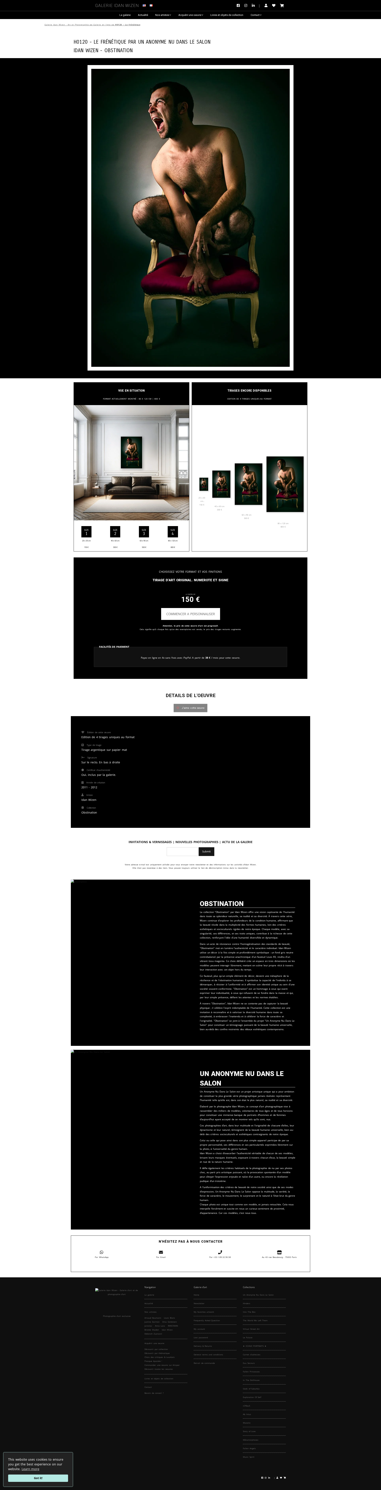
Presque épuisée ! (153, 1361)
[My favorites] (273, 5)
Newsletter (199, 1303)
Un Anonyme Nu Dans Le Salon (174, 41)
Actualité (143, 14)
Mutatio (246, 1422)
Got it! (38, 1478)
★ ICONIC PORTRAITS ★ (254, 1346)
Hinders (246, 1303)
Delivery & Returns (203, 1346)
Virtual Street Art (251, 1329)
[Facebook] (239, 5)
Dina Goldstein (169, 1321)
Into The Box (249, 1311)
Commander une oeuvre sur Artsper (162, 1365)
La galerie (125, 14)
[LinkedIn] (256, 5)
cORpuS (246, 1405)
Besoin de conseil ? (154, 1393)
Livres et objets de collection (226, 14)
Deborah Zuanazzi (153, 1333)
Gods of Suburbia (251, 1388)
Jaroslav (148, 1325)
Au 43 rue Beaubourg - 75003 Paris (279, 1257)
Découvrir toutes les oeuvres (158, 1369)
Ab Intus (247, 1414)
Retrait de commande (204, 1363)
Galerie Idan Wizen (117, 4)
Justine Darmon (152, 1321)
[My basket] (282, 5)
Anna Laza (160, 1325)
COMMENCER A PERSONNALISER (190, 614)
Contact (255, 14)
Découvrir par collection (156, 1349)
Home (196, 1294)
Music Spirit (248, 1456)
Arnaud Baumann (152, 1317)
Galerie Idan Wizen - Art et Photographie (66, 24)
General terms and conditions (208, 1354)
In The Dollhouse (251, 1380)
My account (199, 1329)
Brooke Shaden (151, 1329)
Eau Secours (249, 1363)
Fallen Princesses (251, 1371)
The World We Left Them (255, 1320)
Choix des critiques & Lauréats (159, 1357)
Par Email (161, 1257)
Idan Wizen (167, 1329)
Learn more (30, 1469)
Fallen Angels (249, 1448)
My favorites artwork (204, 1311)
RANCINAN (173, 1325)
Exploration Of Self (252, 1397)
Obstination (118, 50)
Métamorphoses (250, 1439)
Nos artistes (162, 14)
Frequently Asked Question (207, 1320)
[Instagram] (245, 5)
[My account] (266, 5)
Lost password (201, 1337)
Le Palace (247, 1337)
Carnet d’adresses (251, 1354)
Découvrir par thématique (157, 1353)
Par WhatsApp (102, 1257)
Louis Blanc (169, 1317)
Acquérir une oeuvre (189, 14)
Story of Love (249, 1431)
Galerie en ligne (102, 24)
